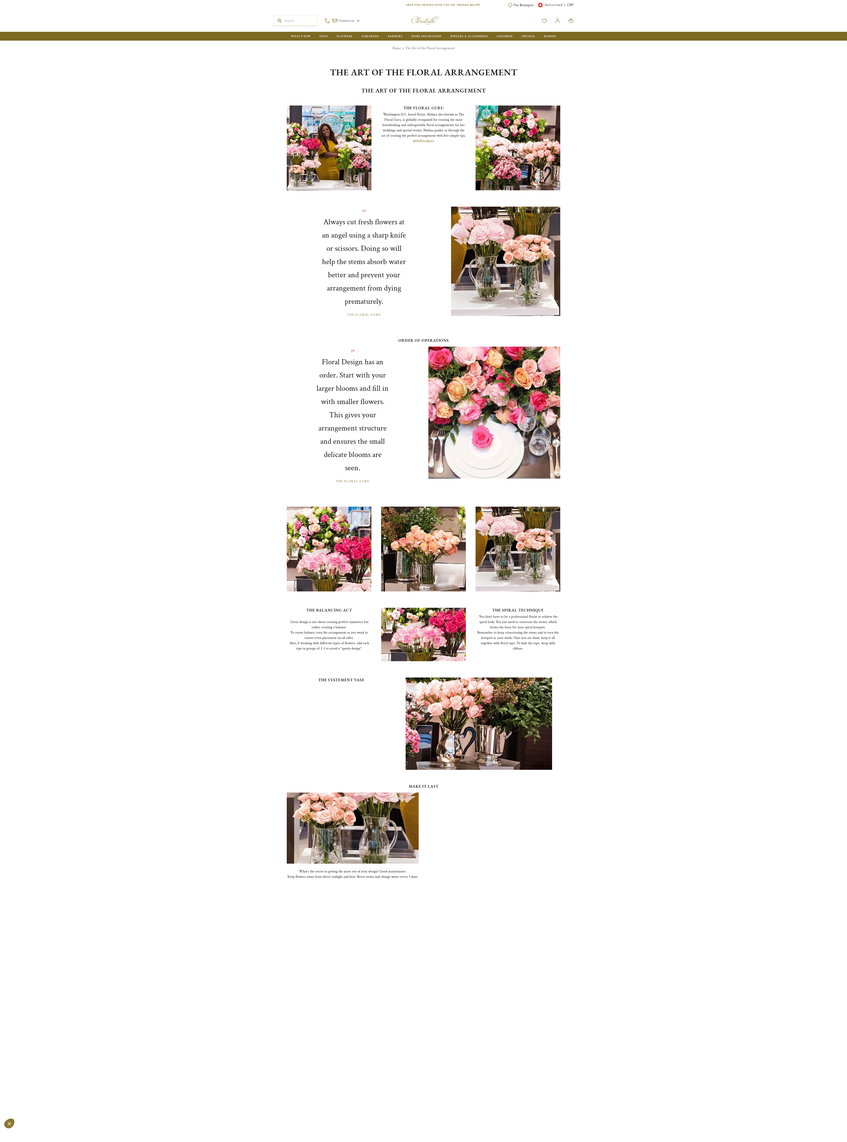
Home (396, 48)
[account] (544, 20)
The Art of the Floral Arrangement (430, 48)
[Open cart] (570, 20)
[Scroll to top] (830, 1125)
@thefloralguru (423, 141)
